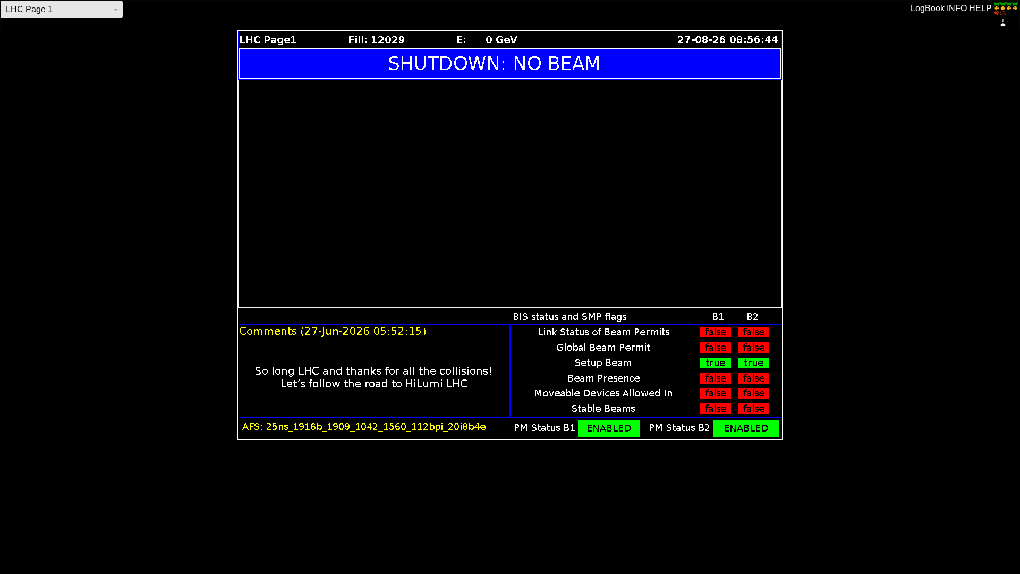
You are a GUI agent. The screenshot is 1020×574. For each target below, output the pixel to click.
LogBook (928, 8)
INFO (957, 8)
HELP (980, 8)
